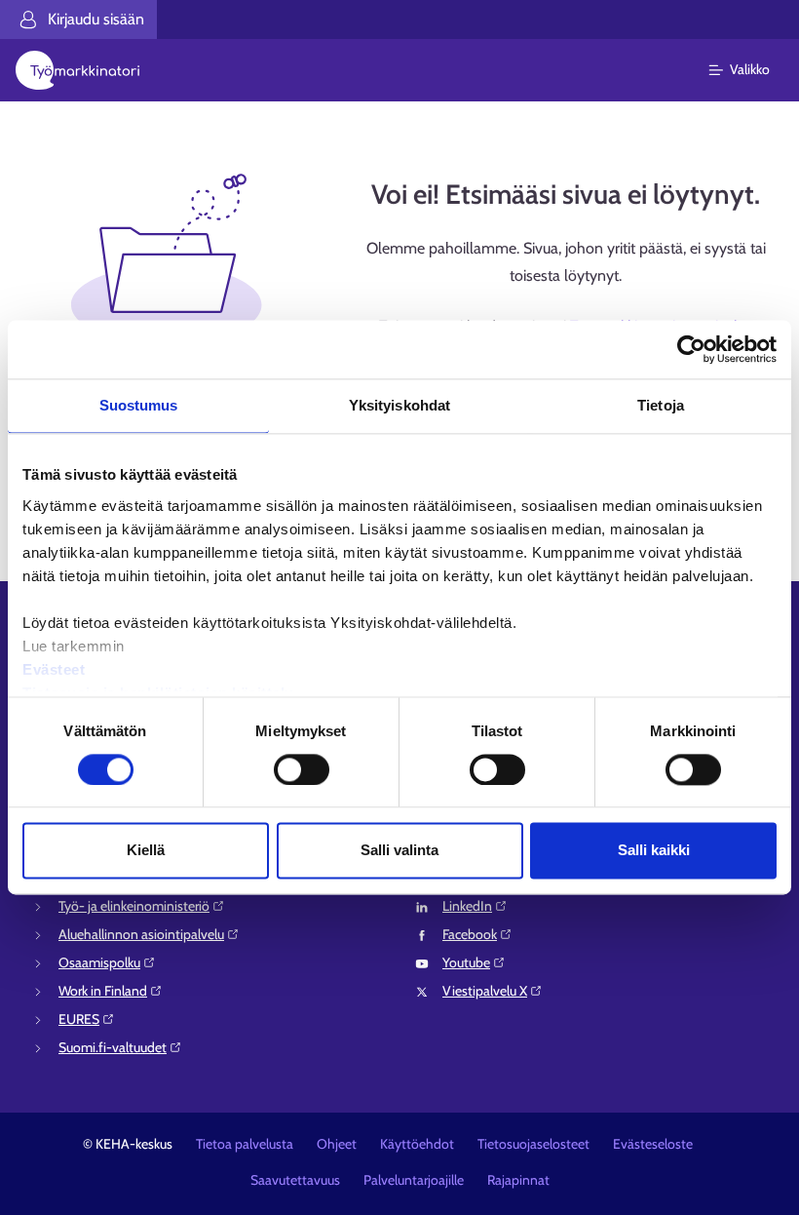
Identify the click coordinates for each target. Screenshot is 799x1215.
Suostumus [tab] (138, 405)
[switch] (301, 769)
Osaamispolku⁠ (99, 962)
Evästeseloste (653, 1144)
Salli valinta (399, 851)
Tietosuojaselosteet (533, 1144)
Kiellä (146, 851)
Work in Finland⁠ (102, 990)
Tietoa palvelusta (244, 1144)
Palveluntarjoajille (413, 1180)
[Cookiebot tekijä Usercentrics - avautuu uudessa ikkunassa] (691, 349)
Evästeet (53, 669)
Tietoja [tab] (660, 405)
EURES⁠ (78, 1019)
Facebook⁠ (469, 934)
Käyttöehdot (417, 1144)
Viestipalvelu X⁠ (484, 990)
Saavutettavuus (295, 1180)
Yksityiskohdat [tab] (399, 405)
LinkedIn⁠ (467, 906)
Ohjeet (337, 1144)
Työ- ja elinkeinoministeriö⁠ (133, 906)
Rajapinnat (518, 1180)
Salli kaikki (654, 851)
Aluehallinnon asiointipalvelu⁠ (141, 934)
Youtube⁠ (466, 962)
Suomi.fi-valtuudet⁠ (112, 1047)
